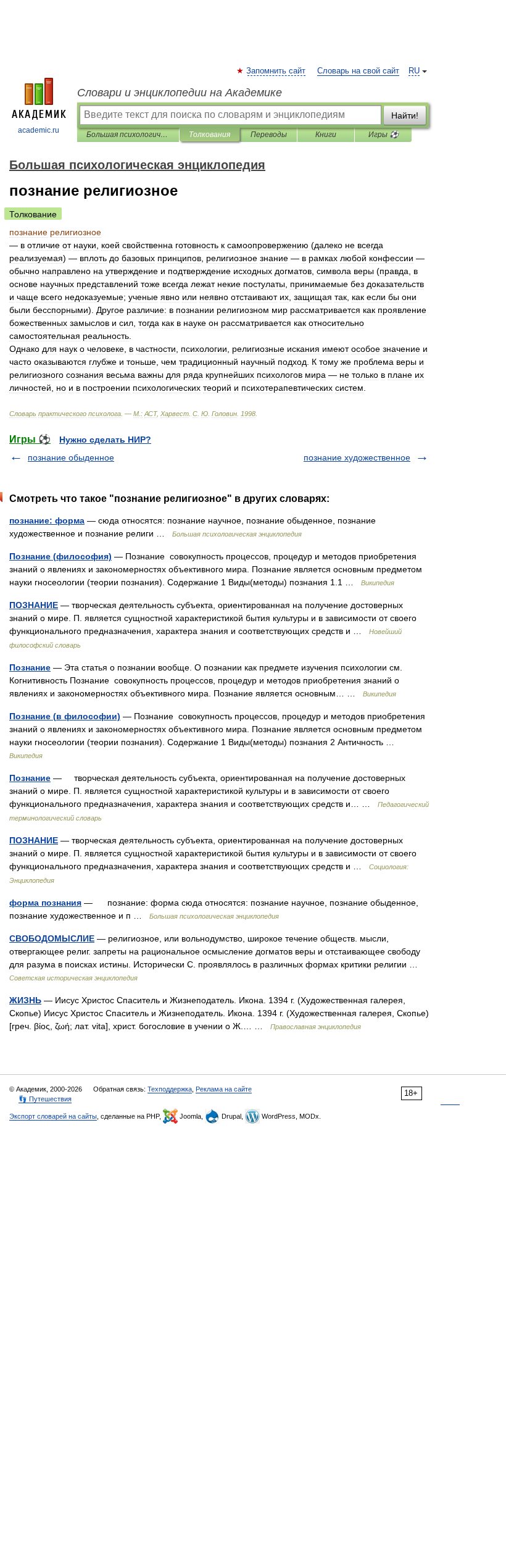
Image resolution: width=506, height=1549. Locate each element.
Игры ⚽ (383, 134)
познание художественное (357, 457)
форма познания (45, 903)
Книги (325, 134)
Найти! (404, 115)
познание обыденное (71, 457)
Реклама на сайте (224, 1089)
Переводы (269, 134)
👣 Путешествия (45, 1099)
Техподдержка (169, 1089)
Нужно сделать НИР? (105, 440)
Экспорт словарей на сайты (53, 1116)
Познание (30, 667)
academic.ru (38, 130)
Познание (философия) (60, 556)
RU (414, 71)
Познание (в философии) (64, 716)
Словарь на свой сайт (358, 71)
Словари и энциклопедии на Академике (179, 92)
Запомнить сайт (276, 71)
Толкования (209, 134)
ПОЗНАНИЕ (33, 605)
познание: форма (47, 520)
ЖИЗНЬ (25, 1000)
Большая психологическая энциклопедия (128, 134)
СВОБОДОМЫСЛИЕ (51, 938)
